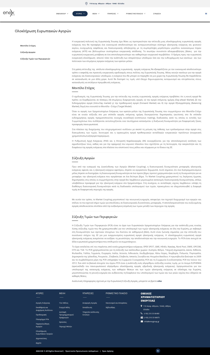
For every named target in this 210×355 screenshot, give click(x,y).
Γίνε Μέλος (63, 303)
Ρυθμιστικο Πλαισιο (134, 14)
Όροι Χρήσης (108, 351)
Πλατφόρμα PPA (42, 319)
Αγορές (79, 14)
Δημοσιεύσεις (41, 338)
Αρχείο (38, 343)
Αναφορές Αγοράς (90, 303)
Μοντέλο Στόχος (28, 45)
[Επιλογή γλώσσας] (206, 13)
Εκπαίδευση (87, 307)
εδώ (159, 281)
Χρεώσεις (62, 322)
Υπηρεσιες (111, 14)
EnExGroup (61, 14)
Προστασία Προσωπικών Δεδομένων (81, 351)
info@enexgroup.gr (151, 321)
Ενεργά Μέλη (64, 307)
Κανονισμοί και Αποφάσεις (116, 303)
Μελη (94, 14)
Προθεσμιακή (41, 315)
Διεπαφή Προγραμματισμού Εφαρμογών (66, 315)
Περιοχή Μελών (65, 326)
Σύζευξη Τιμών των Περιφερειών (35, 59)
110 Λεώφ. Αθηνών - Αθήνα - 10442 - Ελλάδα (106, 3)
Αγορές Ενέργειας (43, 303)
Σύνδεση (157, 14)
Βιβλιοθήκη (110, 307)
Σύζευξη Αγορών (27, 52)
